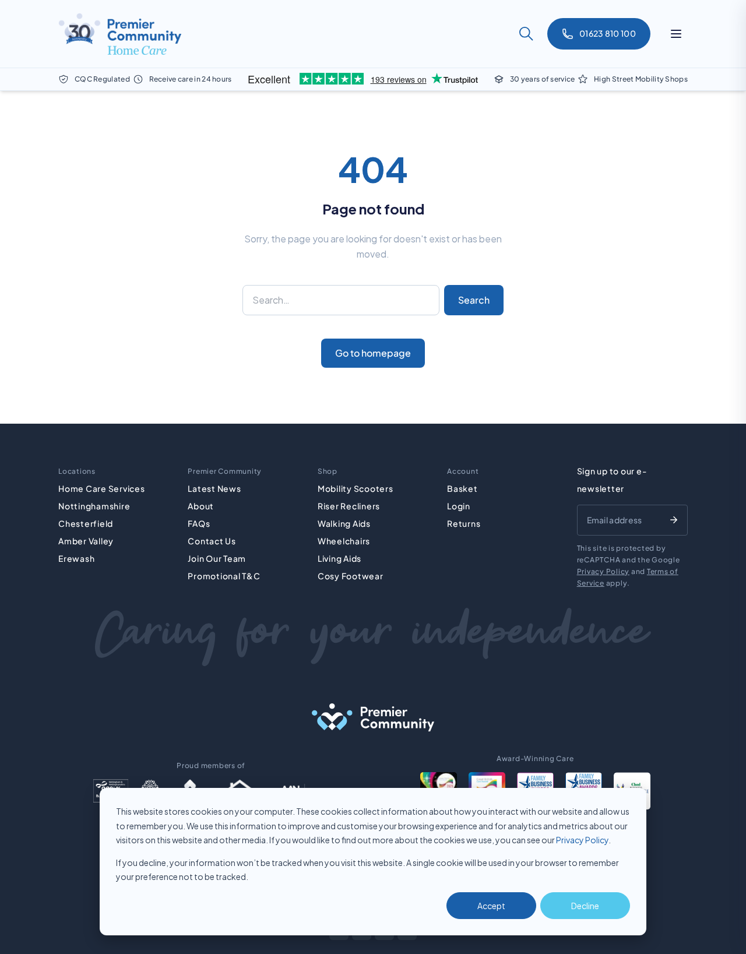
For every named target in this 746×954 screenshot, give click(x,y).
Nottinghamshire (94, 506)
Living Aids (339, 558)
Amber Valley (86, 541)
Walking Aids (344, 523)
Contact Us (212, 541)
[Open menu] (676, 33)
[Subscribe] (673, 520)
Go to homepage (373, 353)
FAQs (199, 523)
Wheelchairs (344, 541)
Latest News (214, 488)
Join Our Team (217, 558)
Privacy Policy (582, 840)
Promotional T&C (224, 576)
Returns (463, 523)
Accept (491, 905)
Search (474, 300)
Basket (462, 488)
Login (458, 506)
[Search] (526, 34)
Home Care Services (101, 488)
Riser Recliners (349, 506)
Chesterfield (85, 523)
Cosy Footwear (350, 576)
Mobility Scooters (355, 488)
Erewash (76, 558)
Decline (585, 905)
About (201, 506)
